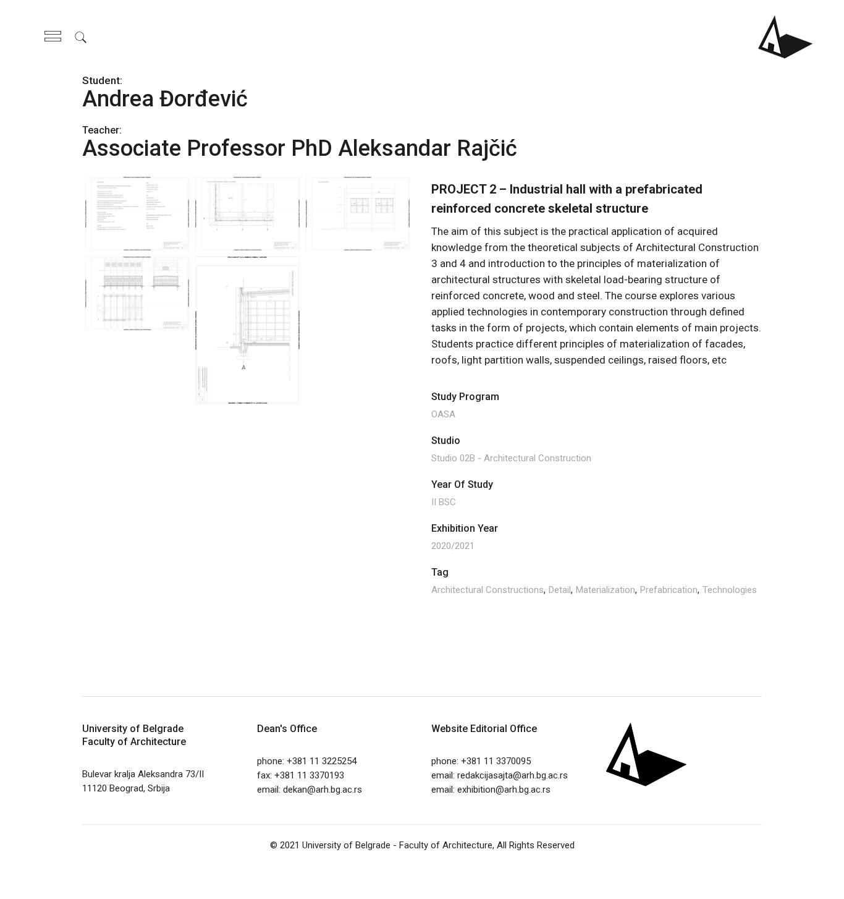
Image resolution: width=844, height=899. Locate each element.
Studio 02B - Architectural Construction (511, 458)
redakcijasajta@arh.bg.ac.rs (512, 775)
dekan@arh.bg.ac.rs (322, 789)
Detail (560, 589)
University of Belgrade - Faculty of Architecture (397, 845)
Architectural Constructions (487, 589)
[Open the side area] (52, 37)
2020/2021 (453, 546)
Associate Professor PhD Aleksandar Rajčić (299, 148)
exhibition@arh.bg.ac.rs (504, 789)
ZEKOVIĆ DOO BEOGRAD (445, 878)
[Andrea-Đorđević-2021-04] (247, 329)
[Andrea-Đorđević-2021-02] (137, 292)
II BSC (443, 502)
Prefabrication (669, 589)
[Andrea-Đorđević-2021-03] (247, 213)
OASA (443, 414)
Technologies (730, 589)
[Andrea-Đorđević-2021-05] (358, 213)
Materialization (605, 589)
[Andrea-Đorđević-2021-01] (137, 213)
